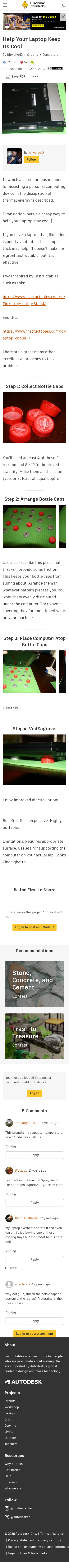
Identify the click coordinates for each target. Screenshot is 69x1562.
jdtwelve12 (15, 55)
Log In (34, 1093)
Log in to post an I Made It (34, 927)
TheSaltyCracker (27, 1123)
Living (9, 1432)
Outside (10, 1438)
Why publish (14, 1464)
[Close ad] (63, 17)
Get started (13, 1470)
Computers (50, 55)
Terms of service (52, 1534)
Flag (13, 1146)
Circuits (32, 55)
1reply (12, 1268)
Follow (32, 159)
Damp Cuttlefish (26, 1218)
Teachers (11, 1444)
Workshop (12, 1407)
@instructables (21, 1508)
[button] (5, 5)
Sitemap (11, 1482)
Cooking (10, 1425)
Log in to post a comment (34, 1333)
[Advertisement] (34, 21)
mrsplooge (22, 1284)
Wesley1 (21, 1171)
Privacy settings (49, 1540)
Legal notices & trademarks (27, 1553)
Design (10, 1413)
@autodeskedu (21, 1517)
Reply (34, 1155)
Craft (8, 1419)
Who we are (13, 1488)
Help (8, 1476)
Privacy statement (21, 1540)
